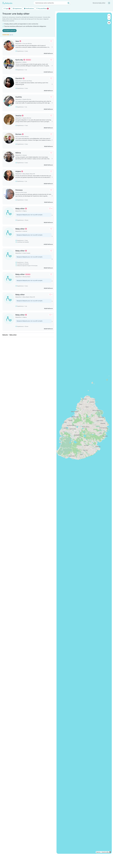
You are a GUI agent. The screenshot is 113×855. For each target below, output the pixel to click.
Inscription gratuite (9, 30)
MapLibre (98, 852)
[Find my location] (109, 22)
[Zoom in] (109, 15)
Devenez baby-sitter (99, 3)
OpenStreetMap (105, 852)
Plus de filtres (43, 8)
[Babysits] (7, 3)
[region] (84, 433)
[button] (80, 400)
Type (7, 8)
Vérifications (30, 8)
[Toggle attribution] (110, 852)
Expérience (18, 8)
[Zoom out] (109, 18)
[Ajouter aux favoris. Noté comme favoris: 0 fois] (51, 41)
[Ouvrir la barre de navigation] (109, 3)
